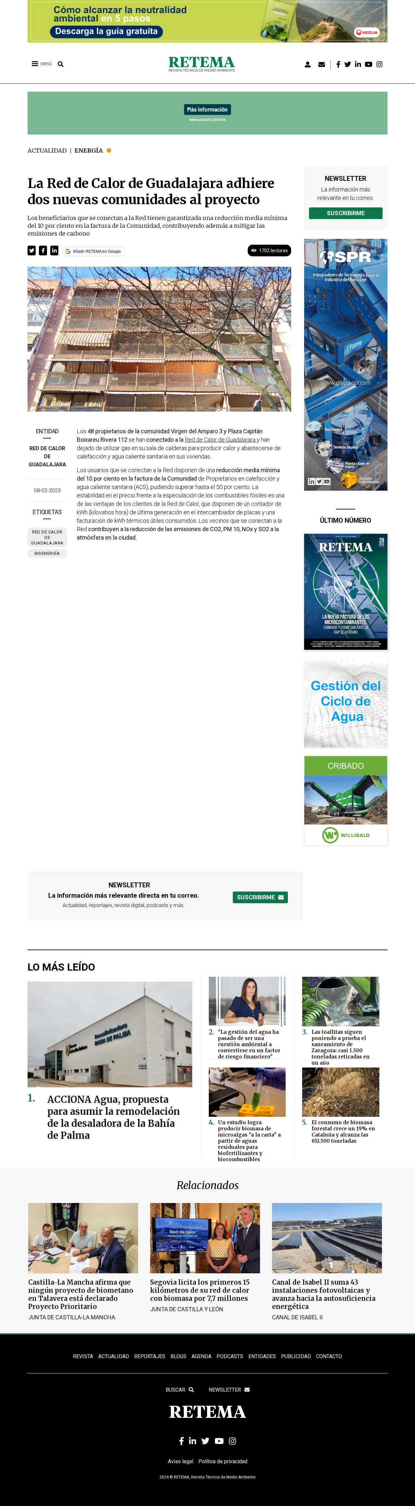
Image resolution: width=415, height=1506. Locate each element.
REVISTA (83, 1356)
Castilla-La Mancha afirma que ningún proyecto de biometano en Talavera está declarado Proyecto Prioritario (80, 1294)
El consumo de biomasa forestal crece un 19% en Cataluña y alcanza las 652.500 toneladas (343, 1131)
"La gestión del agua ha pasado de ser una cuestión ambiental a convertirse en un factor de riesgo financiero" (249, 1044)
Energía (89, 150)
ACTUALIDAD (113, 1356)
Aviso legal (180, 1461)
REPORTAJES (149, 1356)
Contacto (329, 1356)
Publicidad (296, 1356)
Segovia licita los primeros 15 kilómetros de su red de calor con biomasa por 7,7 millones (200, 1290)
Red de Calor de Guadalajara (47, 456)
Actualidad (47, 150)
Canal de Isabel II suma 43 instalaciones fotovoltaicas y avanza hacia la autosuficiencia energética (323, 1294)
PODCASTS (230, 1356)
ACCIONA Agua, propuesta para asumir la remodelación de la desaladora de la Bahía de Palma (113, 1117)
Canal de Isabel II (297, 1317)
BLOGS (178, 1356)
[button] (32, 250)
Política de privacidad (222, 1461)
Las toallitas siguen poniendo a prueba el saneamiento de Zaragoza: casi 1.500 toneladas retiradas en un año (341, 1047)
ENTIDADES (262, 1356)
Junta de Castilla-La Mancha (71, 1317)
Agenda (201, 1356)
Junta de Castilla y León (186, 1309)
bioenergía (47, 553)
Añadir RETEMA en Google (97, 251)
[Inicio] (204, 64)
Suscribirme (346, 213)
